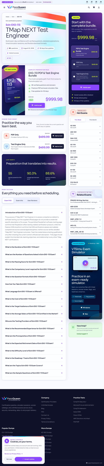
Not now (9, 459)
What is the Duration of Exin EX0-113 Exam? (22, 247)
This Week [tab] (78, 120)
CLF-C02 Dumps (7, 432)
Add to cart (38, 105)
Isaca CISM (77, 412)
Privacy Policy (45, 418)
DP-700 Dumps (46, 442)
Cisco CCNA (77, 415)
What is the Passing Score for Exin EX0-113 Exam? (24, 262)
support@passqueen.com (95, 463)
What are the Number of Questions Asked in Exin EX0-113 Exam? (30, 254)
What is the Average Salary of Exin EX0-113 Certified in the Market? (31, 314)
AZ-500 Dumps (46, 432)
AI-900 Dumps (46, 439)
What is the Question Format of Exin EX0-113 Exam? (25, 277)
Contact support (82, 334)
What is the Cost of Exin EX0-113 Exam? (20, 299)
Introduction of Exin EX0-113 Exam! (19, 212)
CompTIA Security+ (79, 402)
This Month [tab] (93, 120)
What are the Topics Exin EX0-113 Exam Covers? (24, 365)
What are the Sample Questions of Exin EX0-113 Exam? (26, 373)
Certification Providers (48, 402)
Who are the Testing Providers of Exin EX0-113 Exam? (26, 321)
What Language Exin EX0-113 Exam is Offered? (23, 291)
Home (7, 17)
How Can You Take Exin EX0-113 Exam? (20, 284)
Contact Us (45, 415)
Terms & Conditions (48, 422)
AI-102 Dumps (46, 449)
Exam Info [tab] (19, 200)
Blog (42, 408)
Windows (86, 308)
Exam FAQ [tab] (7, 200)
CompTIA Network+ (79, 408)
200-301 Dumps (7, 436)
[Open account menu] (99, 7)
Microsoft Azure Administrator (83, 405)
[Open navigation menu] (4, 7)
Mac (86, 314)
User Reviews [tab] (32, 200)
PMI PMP (76, 422)
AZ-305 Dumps (46, 446)
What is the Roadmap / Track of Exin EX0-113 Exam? (25, 358)
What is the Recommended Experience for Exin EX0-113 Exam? (29, 328)
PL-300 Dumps (46, 452)
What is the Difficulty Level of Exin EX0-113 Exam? (24, 351)
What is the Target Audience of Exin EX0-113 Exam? (25, 306)
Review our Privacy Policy (13, 454)
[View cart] (94, 7)
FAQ (42, 412)
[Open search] (89, 7)
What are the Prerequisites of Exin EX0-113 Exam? (24, 336)
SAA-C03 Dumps (47, 436)
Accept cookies (29, 459)
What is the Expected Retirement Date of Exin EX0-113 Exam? (29, 343)
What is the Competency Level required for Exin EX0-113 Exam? (30, 269)
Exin (13, 17)
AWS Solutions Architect (81, 418)
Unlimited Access (47, 405)
